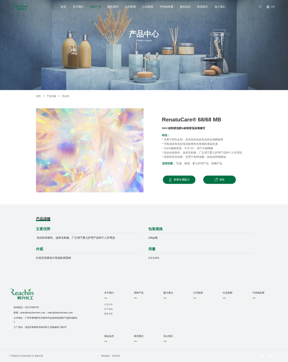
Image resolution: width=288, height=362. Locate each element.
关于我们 (78, 6)
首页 (63, 6)
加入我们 (220, 6)
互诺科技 (116, 356)
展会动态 (185, 6)
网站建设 (105, 356)
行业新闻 (147, 6)
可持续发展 (166, 6)
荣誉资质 (108, 313)
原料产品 (95, 6)
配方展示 (113, 6)
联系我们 (202, 6)
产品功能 (53, 96)
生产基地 (108, 309)
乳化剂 (65, 96)
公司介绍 (108, 304)
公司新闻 (130, 6)
